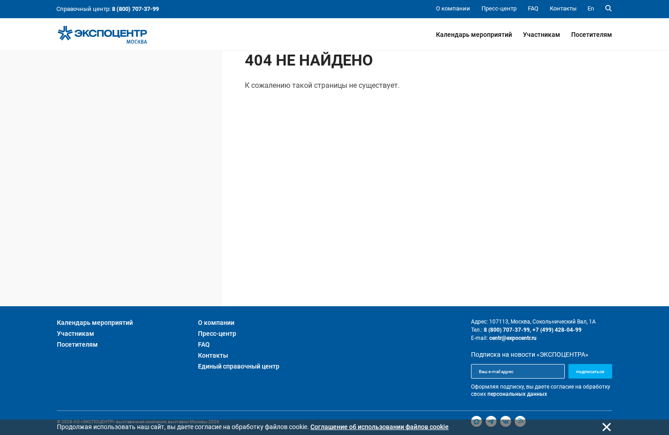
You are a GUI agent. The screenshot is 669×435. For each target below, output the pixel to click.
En (591, 8)
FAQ (204, 344)
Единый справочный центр (238, 366)
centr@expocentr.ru (513, 338)
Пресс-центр (217, 333)
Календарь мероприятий (474, 34)
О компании (216, 322)
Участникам (541, 34)
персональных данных (517, 394)
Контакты (213, 355)
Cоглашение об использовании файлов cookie (379, 426)
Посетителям (591, 34)
